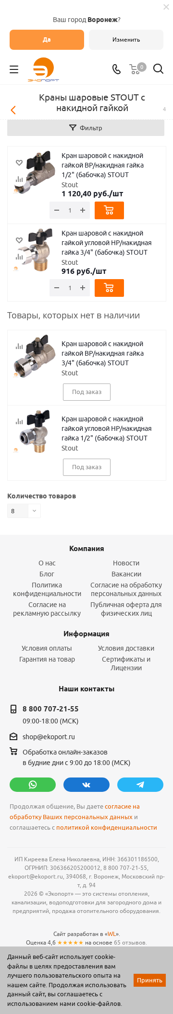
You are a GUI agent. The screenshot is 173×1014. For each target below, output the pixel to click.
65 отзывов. (130, 942)
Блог (46, 574)
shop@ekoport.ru (49, 737)
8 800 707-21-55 (51, 709)
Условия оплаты (47, 648)
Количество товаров (41, 496)
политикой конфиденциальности (106, 827)
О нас (47, 563)
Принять (149, 980)
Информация (86, 634)
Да (47, 39)
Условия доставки (126, 648)
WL (112, 933)
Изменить (126, 39)
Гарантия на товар (47, 659)
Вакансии (126, 574)
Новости (126, 563)
